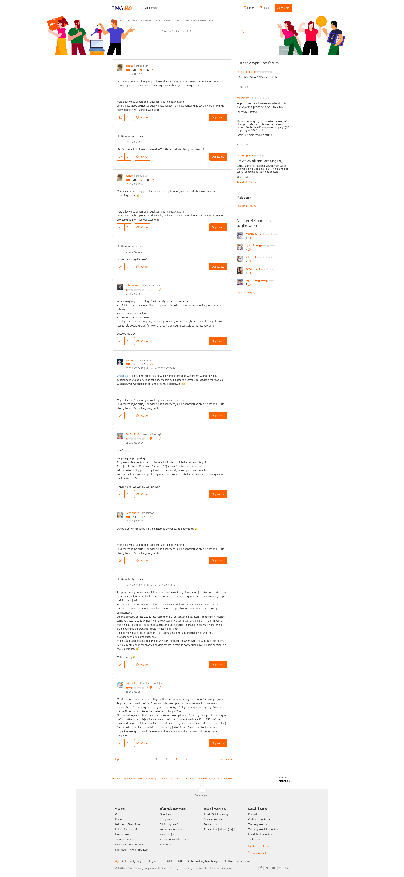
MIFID (170, 861)
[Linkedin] (286, 868)
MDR (180, 861)
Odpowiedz (218, 117)
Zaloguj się (283, 7)
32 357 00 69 (260, 852)
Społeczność (151, 7)
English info (155, 861)
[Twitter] (267, 868)
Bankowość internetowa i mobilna (142, 20)
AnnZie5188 (132, 434)
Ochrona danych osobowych (204, 861)
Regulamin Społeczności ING (127, 778)
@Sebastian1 (124, 375)
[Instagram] (279, 868)
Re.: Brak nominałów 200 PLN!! (258, 77)
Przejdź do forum (246, 182)
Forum (251, 7)
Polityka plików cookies (238, 861)
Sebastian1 (132, 285)
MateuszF (131, 360)
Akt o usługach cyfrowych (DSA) (216, 778)
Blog (266, 7)
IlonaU (129, 65)
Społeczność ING (113, 20)
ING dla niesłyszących (132, 861)
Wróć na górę (202, 795)
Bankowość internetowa (171, 20)
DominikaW (132, 513)
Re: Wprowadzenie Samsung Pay (259, 161)
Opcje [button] (144, 117)
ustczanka (131, 683)
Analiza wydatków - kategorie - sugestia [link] (203, 20)
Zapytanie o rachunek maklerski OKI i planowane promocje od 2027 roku (263, 105)
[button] (121, 117)
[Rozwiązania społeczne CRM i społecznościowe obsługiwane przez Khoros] (285, 779)
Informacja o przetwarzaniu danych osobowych (171, 778)
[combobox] (202, 31)
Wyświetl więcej (246, 292)
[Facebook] (261, 868)
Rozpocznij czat (261, 846)
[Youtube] (273, 868)
